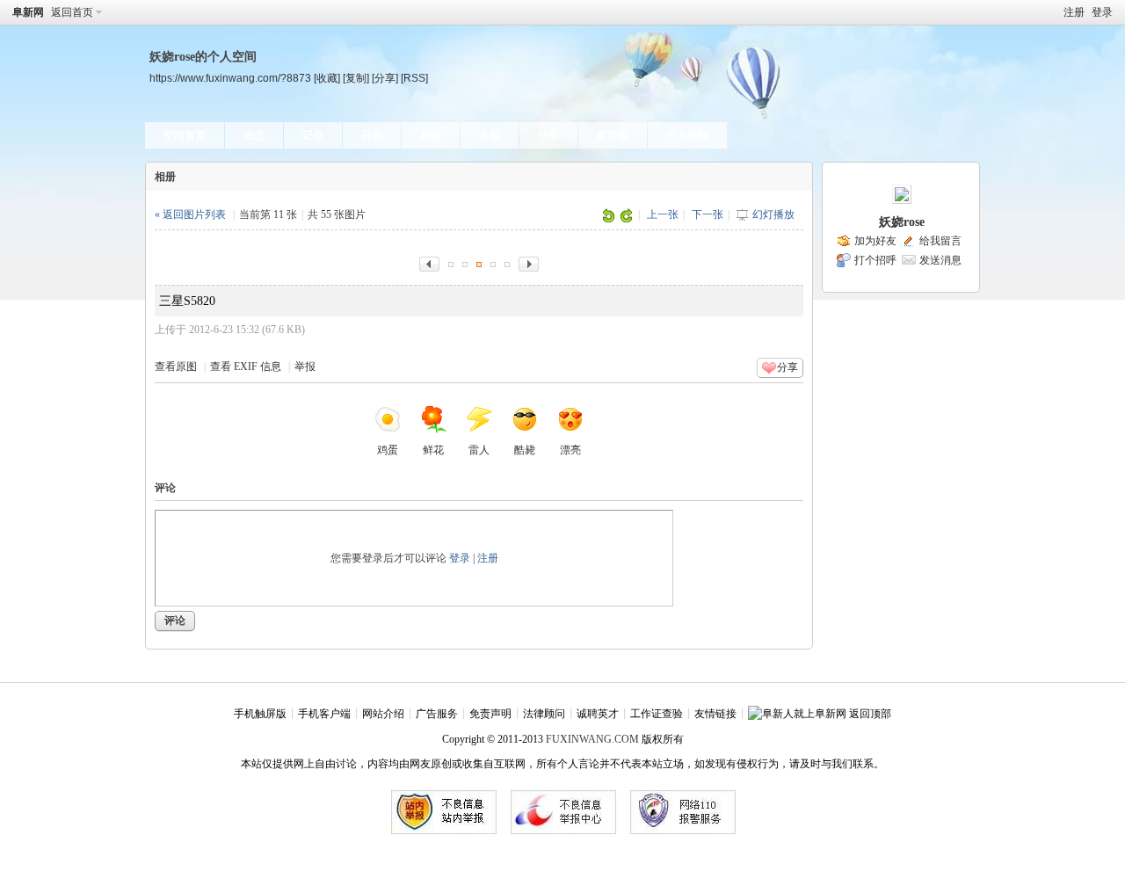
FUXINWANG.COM (592, 739)
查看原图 (176, 366)
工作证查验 (656, 714)
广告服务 (437, 714)
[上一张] (429, 263)
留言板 (612, 135)
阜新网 (28, 12)
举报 (305, 366)
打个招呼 (875, 260)
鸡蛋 (387, 450)
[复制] (356, 77)
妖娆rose (902, 222)
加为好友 (875, 241)
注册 (1074, 12)
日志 (371, 135)
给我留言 (940, 241)
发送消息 (940, 260)
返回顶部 (870, 714)
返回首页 (72, 12)
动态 (254, 135)
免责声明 (490, 714)
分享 (548, 135)
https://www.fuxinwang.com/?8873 (230, 77)
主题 (489, 135)
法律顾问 (544, 714)
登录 (1102, 12)
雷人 (479, 450)
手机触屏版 (260, 714)
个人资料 (687, 135)
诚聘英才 (598, 714)
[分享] (385, 77)
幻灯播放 (773, 214)
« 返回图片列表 (190, 214)
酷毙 (524, 450)
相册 (430, 135)
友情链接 (715, 714)
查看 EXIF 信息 (245, 366)
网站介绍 (383, 714)
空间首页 (184, 135)
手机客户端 (324, 714)
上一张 (663, 214)
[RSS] (414, 77)
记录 (312, 135)
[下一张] (528, 263)
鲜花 (433, 450)
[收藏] (327, 77)
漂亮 (570, 450)
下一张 (707, 214)
